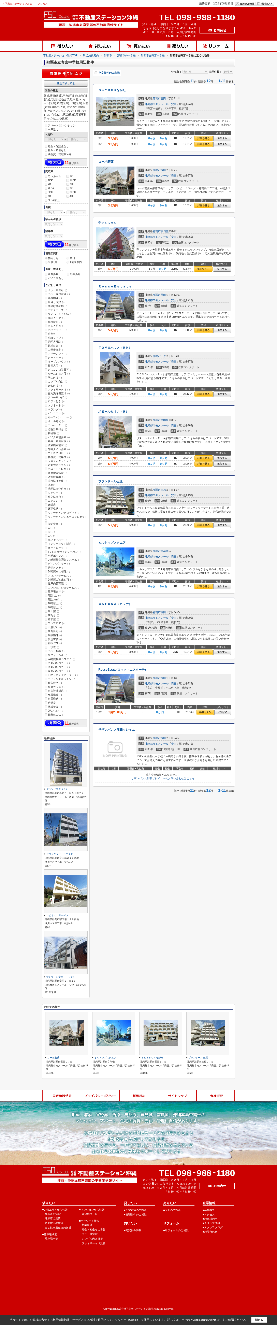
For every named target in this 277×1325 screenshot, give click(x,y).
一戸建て (53, 129)
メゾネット (56, 405)
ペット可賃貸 (90, 1234)
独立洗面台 (56, 496)
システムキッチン (60, 460)
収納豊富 (55, 523)
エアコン (55, 500)
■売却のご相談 (172, 1210)
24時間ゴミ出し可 (60, 579)
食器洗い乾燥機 (59, 457)
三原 (163, 356)
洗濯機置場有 (57, 445)
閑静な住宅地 (57, 306)
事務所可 (55, 322)
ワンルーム (54, 176)
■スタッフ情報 (211, 1223)
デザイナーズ (57, 310)
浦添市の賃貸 (53, 1218)
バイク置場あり (59, 437)
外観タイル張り (59, 449)
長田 (163, 98)
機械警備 (55, 706)
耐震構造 (55, 698)
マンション (69, 125)
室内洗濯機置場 (59, 393)
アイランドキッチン (61, 679)
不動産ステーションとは (18, 3)
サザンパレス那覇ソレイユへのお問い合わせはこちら (162, 778)
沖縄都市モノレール (157, 104)
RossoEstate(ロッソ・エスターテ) (122, 669)
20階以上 (55, 607)
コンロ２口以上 (59, 453)
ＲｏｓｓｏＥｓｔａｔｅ (115, 286)
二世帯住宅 (56, 349)
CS (51, 527)
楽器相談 (55, 298)
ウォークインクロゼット (64, 512)
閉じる (259, 1319)
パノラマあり (56, 278)
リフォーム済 (57, 655)
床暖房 (53, 504)
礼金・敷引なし (57, 150)
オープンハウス (59, 361)
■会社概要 (209, 1210)
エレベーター (57, 425)
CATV (53, 535)
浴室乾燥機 (56, 477)
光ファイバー (57, 539)
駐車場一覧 (51, 1238)
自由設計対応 (57, 690)
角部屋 (53, 619)
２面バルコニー (59, 663)
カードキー (56, 357)
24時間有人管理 (59, 571)
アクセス (43, 3)
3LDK (73, 192)
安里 (173, 104)
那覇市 (157, 98)
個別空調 (55, 639)
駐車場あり (56, 591)
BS (51, 531)
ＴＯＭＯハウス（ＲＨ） (115, 347)
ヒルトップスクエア (112, 542)
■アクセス (209, 1214)
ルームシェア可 (59, 373)
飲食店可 (55, 631)
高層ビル (55, 627)
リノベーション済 (60, 313)
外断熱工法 (56, 714)
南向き (53, 615)
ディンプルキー (59, 563)
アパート (53, 125)
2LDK (51, 188)
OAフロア (55, 710)
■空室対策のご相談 (135, 1210)
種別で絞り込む (66, 83)
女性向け (55, 385)
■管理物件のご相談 (135, 1214)
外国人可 (55, 365)
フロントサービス (60, 575)
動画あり (75, 274)
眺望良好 (55, 345)
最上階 (53, 611)
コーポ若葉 (106, 161)
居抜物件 (55, 635)
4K (49, 196)
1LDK (73, 180)
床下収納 (55, 508)
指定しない (54, 258)
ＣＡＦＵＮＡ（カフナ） (115, 603)
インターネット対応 (61, 543)
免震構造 (55, 694)
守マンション (107, 223)
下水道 (53, 647)
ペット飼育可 (57, 290)
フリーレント (57, 353)
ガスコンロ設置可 (60, 369)
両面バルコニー (59, 670)
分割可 (53, 333)
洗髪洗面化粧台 (59, 488)
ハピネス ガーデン (57, 915)
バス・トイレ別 (59, 468)
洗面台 (53, 484)
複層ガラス (56, 686)
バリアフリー (57, 329)
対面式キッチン (59, 465)
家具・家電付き (59, 441)
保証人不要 (56, 317)
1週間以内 (76, 262)
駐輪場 (53, 433)
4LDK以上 (54, 200)
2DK (72, 184)
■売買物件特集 (132, 1230)
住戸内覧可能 (57, 583)
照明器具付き (57, 429)
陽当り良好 (56, 302)
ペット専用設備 (59, 294)
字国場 (165, 420)
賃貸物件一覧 (90, 1213)
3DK (50, 192)
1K (71, 176)
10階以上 (55, 603)
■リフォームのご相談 (176, 1230)
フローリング (57, 397)
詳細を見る (204, 138)
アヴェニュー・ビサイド (59, 854)
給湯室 (53, 702)
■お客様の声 (210, 1218)
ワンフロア (56, 623)
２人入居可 (56, 325)
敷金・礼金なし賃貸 (93, 1229)
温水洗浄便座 (57, 480)
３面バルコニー (59, 667)
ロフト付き (56, 401)
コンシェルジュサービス (64, 587)
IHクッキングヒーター (63, 674)
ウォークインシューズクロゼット (66, 518)
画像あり (53, 274)
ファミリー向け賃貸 (93, 1243)
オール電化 (56, 421)
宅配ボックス (57, 555)
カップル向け (57, 381)
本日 (72, 258)
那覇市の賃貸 (53, 1213)
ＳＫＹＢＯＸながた (112, 90)
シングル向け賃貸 (92, 1238)
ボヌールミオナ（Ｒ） (113, 411)
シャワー (55, 492)
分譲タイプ (56, 337)
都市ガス (55, 643)
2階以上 (54, 595)
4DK (72, 196)
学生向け (55, 377)
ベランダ (55, 409)
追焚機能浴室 (57, 472)
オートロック (57, 547)
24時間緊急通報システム (64, 559)
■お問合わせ (210, 1231)
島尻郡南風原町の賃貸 (58, 1227)
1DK (50, 180)
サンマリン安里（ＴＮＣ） (60, 976)
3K (71, 188)
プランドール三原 (110, 481)
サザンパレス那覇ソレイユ (116, 729)
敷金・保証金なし (58, 146)
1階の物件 (55, 599)
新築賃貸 (87, 1224)
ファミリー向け (59, 389)
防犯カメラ (56, 567)
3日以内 (52, 262)
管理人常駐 (56, 341)
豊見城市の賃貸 (54, 1223)
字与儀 (165, 231)
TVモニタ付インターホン (64, 551)
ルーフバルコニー (60, 417)
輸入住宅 (55, 682)
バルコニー (56, 413)
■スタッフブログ (213, 1227)
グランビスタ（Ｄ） (57, 789)
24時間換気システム (61, 659)
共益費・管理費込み (60, 154)
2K (49, 184)
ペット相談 (56, 651)
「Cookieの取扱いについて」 (206, 1320)
